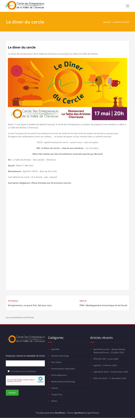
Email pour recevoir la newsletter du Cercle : (25, 357)
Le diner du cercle (121, 22)
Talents (54, 388)
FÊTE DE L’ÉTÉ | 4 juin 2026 (105, 359)
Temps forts (56, 394)
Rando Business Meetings (63, 381)
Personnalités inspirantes (63, 368)
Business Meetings (60, 355)
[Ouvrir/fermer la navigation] (127, 6)
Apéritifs (55, 349)
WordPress (60, 412)
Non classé (56, 362)
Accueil (106, 22)
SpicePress (79, 412)
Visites (54, 401)
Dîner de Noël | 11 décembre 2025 (109, 378)
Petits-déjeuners (59, 375)
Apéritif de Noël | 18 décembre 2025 (110, 371)
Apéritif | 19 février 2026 (105, 365)
